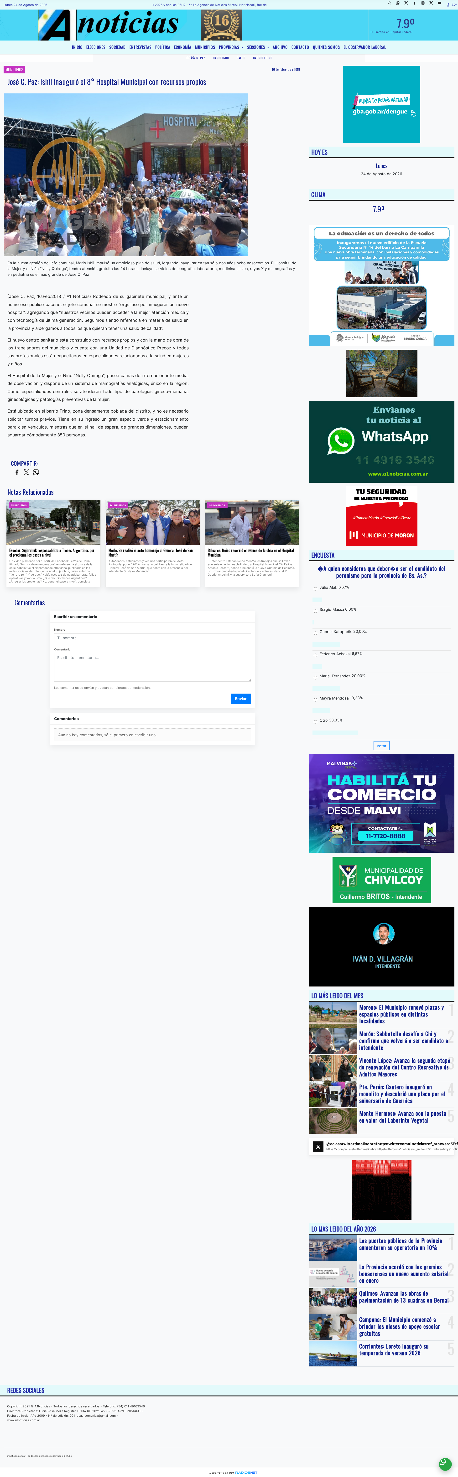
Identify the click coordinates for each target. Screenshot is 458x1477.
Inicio (77, 47)
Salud (241, 58)
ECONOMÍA (182, 47)
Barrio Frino (262, 58)
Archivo (280, 47)
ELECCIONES (95, 47)
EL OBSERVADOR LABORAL (365, 47)
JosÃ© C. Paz (195, 58)
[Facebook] (416, 5)
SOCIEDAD (117, 47)
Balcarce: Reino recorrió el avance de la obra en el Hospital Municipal (251, 552)
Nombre (59, 629)
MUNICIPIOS (205, 47)
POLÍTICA (162, 47)
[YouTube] (441, 5)
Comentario (62, 649)
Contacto (300, 47)
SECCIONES (256, 47)
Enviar (241, 698)
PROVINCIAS (229, 47)
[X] (408, 5)
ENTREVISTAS (140, 47)
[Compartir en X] (26, 472)
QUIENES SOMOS (326, 47)
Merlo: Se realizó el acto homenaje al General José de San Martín (151, 552)
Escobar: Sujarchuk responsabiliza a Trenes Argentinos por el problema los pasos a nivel (51, 552)
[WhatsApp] (400, 5)
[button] (391, 5)
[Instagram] (425, 5)
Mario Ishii (221, 58)
